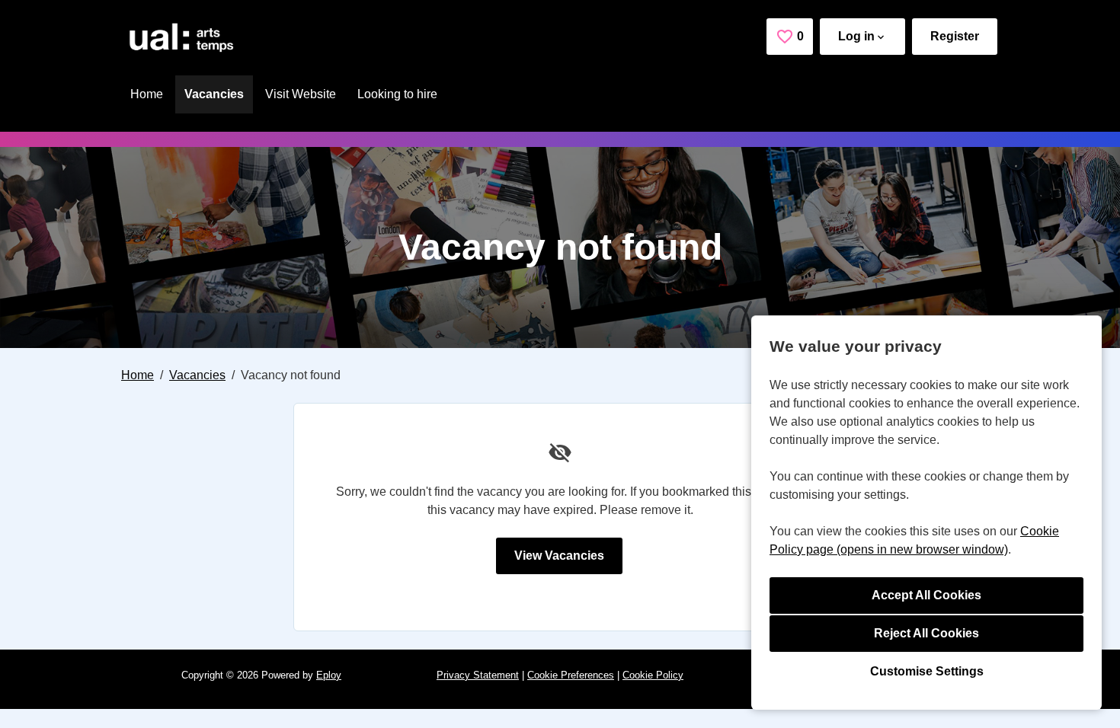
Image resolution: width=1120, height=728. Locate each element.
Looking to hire (397, 94)
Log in (856, 36)
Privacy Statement (478, 675)
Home (146, 94)
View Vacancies (559, 555)
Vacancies (214, 94)
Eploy (328, 675)
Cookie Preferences (570, 675)
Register (954, 36)
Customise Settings (927, 671)
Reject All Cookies (926, 633)
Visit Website (300, 94)
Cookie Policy (652, 675)
